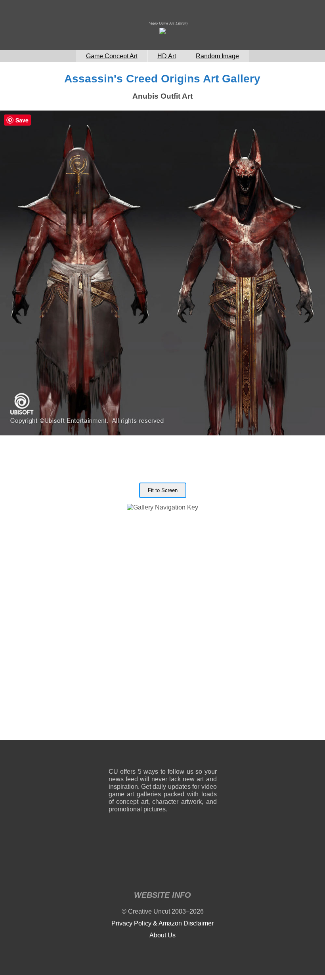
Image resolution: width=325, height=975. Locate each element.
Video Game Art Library (168, 23)
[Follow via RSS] (114, 755)
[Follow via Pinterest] (211, 755)
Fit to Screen (163, 490)
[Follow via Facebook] (162, 755)
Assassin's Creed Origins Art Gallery (162, 79)
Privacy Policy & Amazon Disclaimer (162, 923)
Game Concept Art (112, 56)
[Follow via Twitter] (187, 755)
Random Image (217, 56)
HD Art (166, 56)
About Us (162, 935)
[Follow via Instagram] (138, 755)
